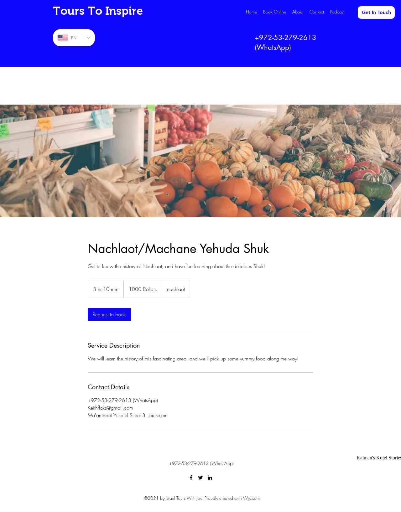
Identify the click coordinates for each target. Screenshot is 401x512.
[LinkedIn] (210, 477)
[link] (109, 314)
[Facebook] (191, 477)
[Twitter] (200, 477)
